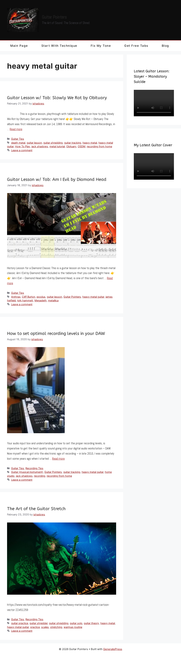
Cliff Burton (28, 296)
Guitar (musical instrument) (27, 471)
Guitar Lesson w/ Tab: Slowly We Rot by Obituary (57, 97)
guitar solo (76, 623)
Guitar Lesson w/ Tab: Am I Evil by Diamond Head (56, 179)
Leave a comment (21, 150)
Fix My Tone (101, 45)
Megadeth (40, 300)
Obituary (71, 146)
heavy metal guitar (93, 296)
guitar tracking (72, 142)
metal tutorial (57, 146)
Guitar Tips (17, 138)
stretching (56, 627)
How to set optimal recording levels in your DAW (56, 333)
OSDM (81, 146)
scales (45, 627)
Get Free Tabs (136, 45)
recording (39, 475)
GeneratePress (112, 649)
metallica (53, 300)
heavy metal (90, 142)
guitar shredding (53, 142)
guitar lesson (34, 142)
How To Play (22, 146)
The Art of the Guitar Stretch (36, 508)
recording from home (99, 146)
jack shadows (39, 146)
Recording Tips (34, 468)
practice (35, 627)
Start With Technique (59, 45)
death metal (18, 142)
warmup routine (73, 627)
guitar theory (91, 623)
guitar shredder (39, 623)
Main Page (19, 45)
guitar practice (19, 623)
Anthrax (16, 296)
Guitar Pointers (54, 17)
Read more (16, 129)
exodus (41, 296)
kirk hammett (25, 300)
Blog (165, 45)
